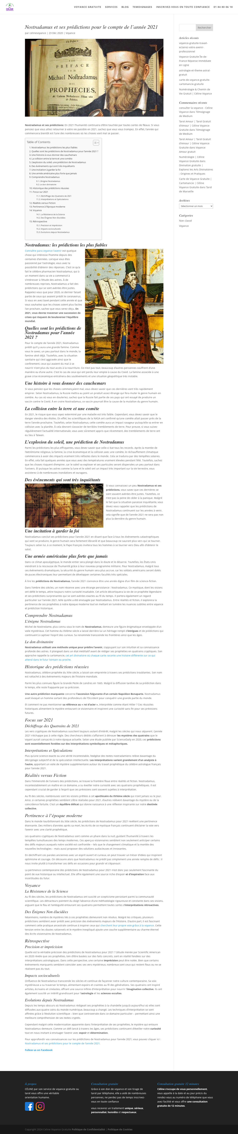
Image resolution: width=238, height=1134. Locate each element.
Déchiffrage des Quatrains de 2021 (56, 196)
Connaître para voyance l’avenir (43, 250)
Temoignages (142, 7)
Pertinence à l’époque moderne (49, 206)
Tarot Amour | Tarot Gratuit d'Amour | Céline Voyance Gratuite (195, 125)
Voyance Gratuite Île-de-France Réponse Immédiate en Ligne (195, 61)
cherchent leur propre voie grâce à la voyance (127, 925)
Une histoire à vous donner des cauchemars (54, 155)
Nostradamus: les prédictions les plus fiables (54, 147)
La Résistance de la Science (53, 214)
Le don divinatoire (48, 184)
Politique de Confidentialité (88, 1129)
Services (111, 7)
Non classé (185, 220)
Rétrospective (40, 221)
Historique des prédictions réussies (51, 188)
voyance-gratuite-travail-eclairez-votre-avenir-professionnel (193, 47)
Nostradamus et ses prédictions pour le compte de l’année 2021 (62, 1043)
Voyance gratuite (87, 7)
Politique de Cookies (120, 1129)
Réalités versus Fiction (44, 203)
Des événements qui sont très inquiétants (53, 166)
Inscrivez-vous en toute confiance (183, 7)
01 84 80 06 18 (223, 7)
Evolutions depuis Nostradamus (55, 232)
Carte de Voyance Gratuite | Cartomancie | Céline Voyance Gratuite (195, 183)
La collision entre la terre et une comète (52, 158)
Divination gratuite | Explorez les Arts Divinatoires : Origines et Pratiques (196, 169)
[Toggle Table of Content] (94, 143)
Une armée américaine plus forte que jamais (54, 173)
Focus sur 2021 (40, 191)
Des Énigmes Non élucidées (53, 217)
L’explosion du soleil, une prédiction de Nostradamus (59, 162)
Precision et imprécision (51, 225)
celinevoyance (38, 33)
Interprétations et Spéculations (54, 199)
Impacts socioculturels (51, 228)
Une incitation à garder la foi (46, 169)
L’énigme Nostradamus (50, 181)
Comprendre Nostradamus (46, 177)
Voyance (70, 33)
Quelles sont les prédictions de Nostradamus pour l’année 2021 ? (65, 151)
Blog (125, 7)
